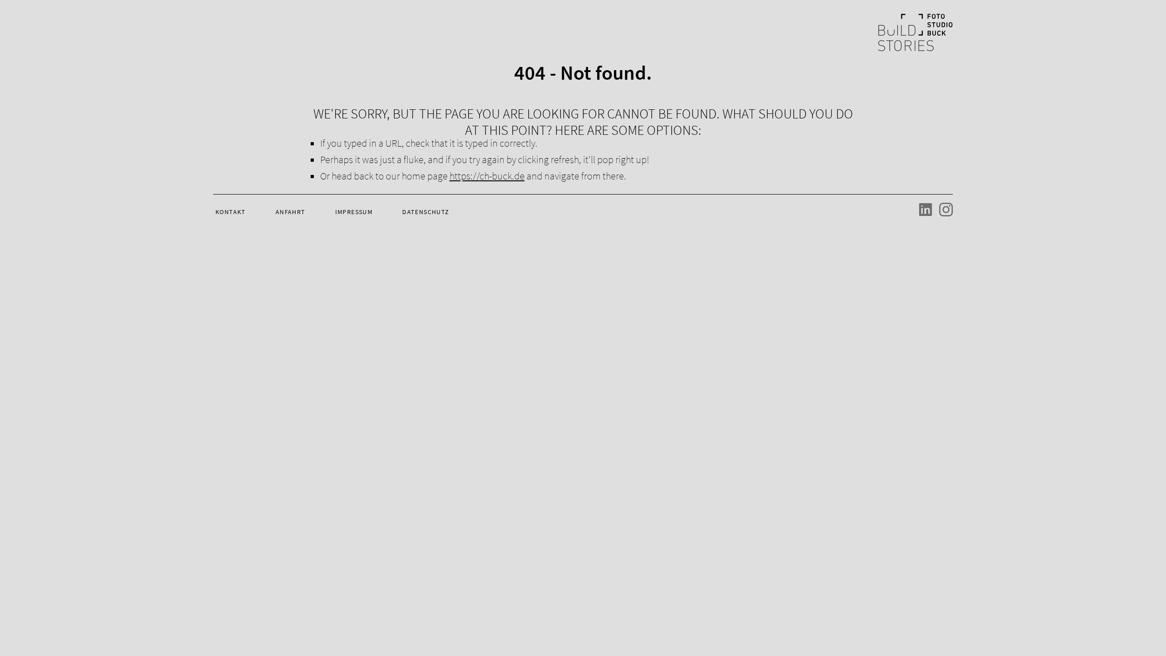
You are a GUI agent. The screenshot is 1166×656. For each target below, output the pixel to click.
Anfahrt (291, 212)
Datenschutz (425, 212)
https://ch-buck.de (487, 175)
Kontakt (230, 212)
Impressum (354, 212)
